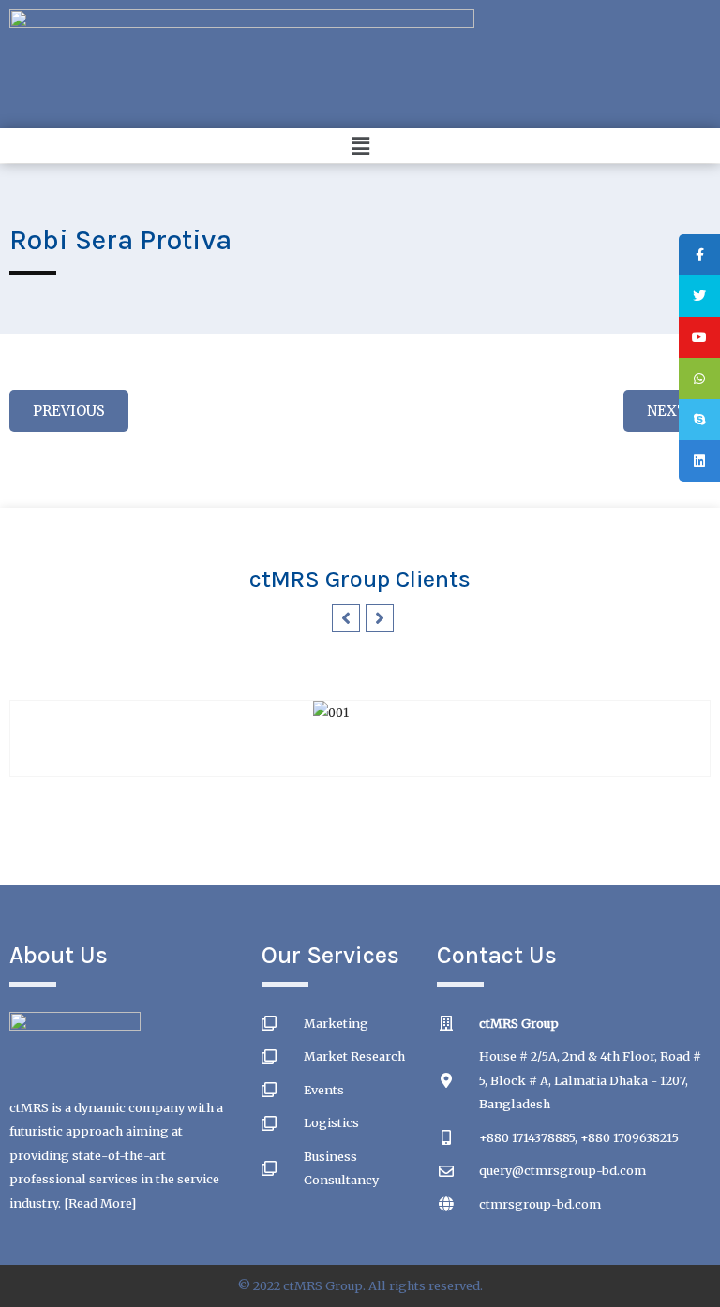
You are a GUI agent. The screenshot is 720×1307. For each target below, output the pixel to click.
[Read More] (100, 1203)
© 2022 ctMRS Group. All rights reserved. (360, 1285)
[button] (360, 145)
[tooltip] (699, 254)
